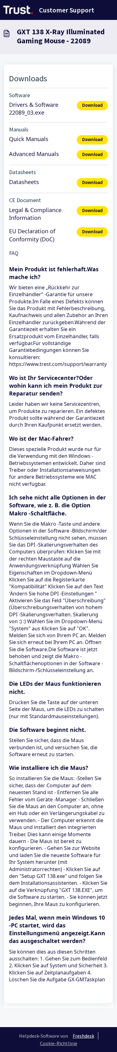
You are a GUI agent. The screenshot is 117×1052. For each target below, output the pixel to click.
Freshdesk (83, 1036)
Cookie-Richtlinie (58, 1043)
